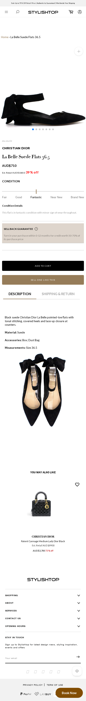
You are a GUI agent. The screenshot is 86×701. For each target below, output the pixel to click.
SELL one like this (43, 280)
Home (4, 37)
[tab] (19, 295)
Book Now (69, 693)
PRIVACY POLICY (33, 685)
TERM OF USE (55, 685)
